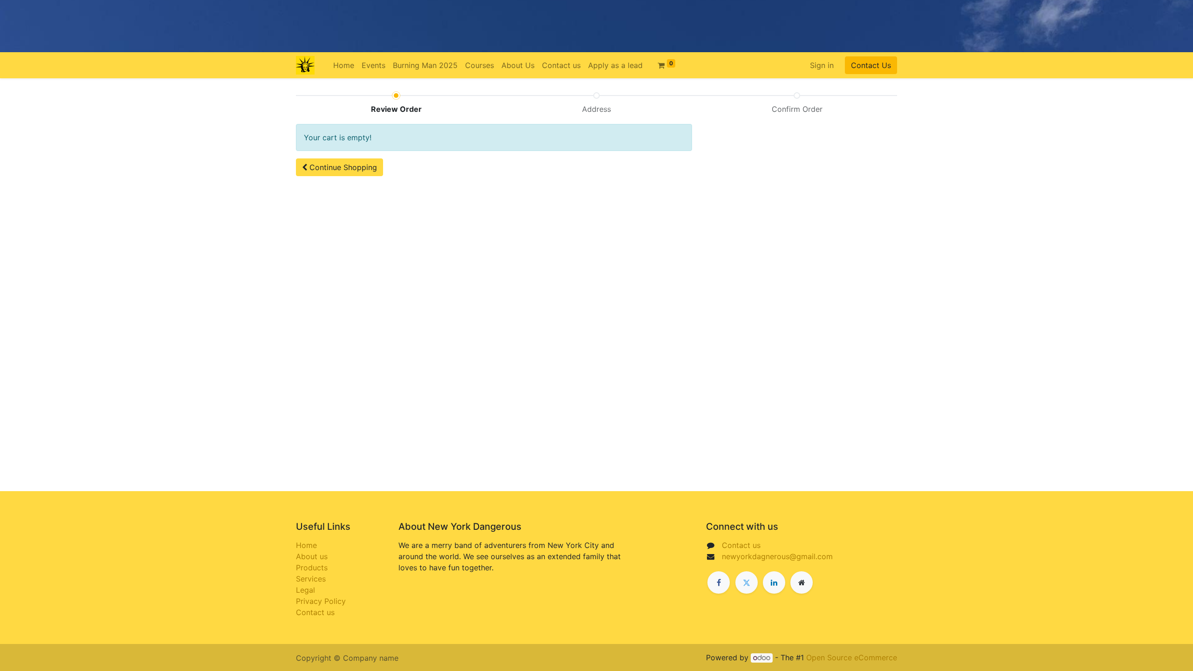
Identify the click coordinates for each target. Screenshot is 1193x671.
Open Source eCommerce (851, 657)
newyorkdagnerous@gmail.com (777, 556)
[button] (339, 167)
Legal (305, 590)
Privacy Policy (321, 601)
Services (311, 578)
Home (306, 545)
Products (312, 567)
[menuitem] (343, 65)
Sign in (822, 65)
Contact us (315, 612)
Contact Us (871, 65)
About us (312, 556)
